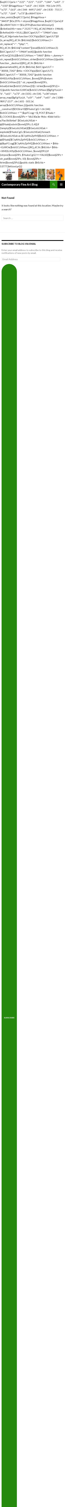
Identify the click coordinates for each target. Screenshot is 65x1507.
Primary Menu (61, 184)
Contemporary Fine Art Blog (20, 184)
